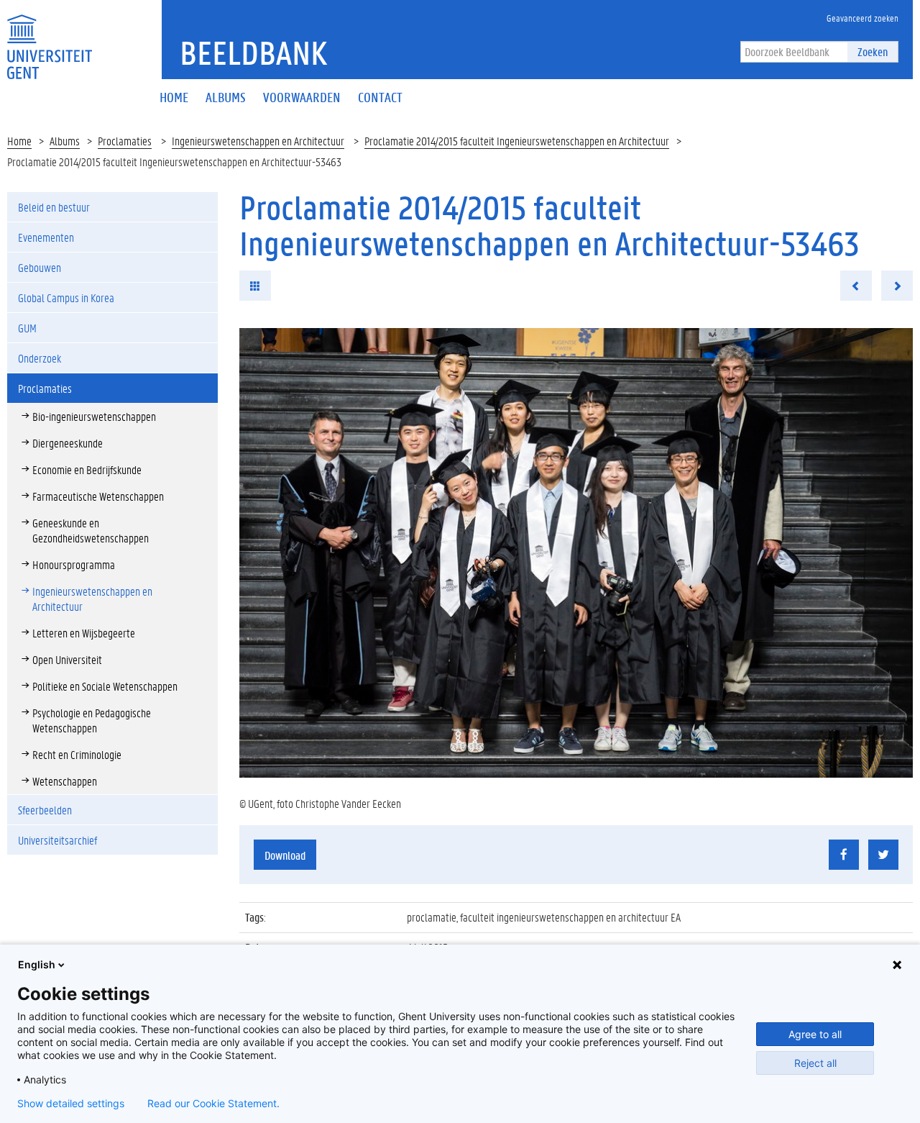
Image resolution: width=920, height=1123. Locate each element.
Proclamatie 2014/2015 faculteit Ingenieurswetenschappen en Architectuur (516, 140)
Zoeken (872, 51)
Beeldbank (253, 53)
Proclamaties (125, 140)
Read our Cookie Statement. (213, 1103)
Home (19, 140)
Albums (65, 140)
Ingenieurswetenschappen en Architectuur (258, 140)
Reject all (815, 1063)
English (36, 964)
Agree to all (815, 1034)
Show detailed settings (70, 1103)
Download (284, 855)
